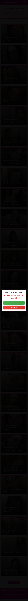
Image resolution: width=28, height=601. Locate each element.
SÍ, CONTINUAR (14, 303)
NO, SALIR (14, 307)
